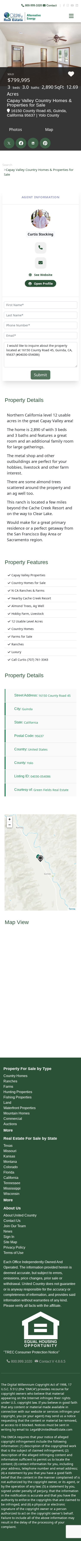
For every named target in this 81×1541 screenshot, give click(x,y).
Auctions (10, 1124)
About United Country (20, 1215)
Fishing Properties (17, 1097)
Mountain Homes (16, 1113)
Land (7, 1102)
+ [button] (9, 819)
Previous (4, 32)
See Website (42, 275)
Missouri (9, 1151)
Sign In (8, 1237)
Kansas (9, 1156)
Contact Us (12, 1220)
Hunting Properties (17, 1092)
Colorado (10, 1167)
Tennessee (11, 1183)
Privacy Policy (14, 1247)
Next (74, 32)
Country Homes (15, 1076)
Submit (40, 374)
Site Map (10, 1242)
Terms (72, 908)
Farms (8, 1086)
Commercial (12, 1118)
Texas (8, 1145)
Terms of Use (13, 1253)
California (10, 1177)
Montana (10, 1161)
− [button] (9, 824)
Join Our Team (14, 1226)
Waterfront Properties (19, 1108)
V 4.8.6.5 (58, 1361)
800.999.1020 (21, 1361)
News (7, 1231)
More (8, 1130)
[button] (40, 247)
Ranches (10, 1081)
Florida (8, 1172)
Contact (51, 5)
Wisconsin (11, 1194)
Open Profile (43, 284)
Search (7, 165)
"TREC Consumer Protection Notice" (31, 1352)
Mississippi (12, 1188)
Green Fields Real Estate (50, 790)
